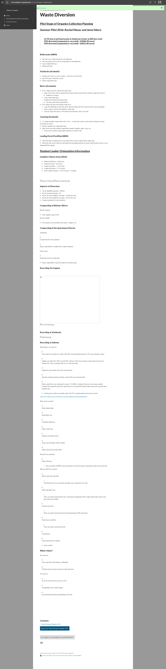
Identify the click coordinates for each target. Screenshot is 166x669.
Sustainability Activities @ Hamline (17, 18)
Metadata (71, 653)
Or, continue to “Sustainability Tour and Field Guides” (57, 637)
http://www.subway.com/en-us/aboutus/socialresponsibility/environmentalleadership (63, 396)
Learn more (43, 8)
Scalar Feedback (77, 655)
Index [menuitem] (8, 25)
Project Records (11, 22)
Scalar (49, 655)
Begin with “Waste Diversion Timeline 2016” (54, 628)
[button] (155, 2)
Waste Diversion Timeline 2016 (51, 624)
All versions (65, 653)
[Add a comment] (42, 643)
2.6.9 (53, 655)
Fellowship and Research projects (51, 10)
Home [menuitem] (8, 15)
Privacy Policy (68, 655)
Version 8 (42, 653)
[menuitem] (2, 2)
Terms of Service (60, 655)
